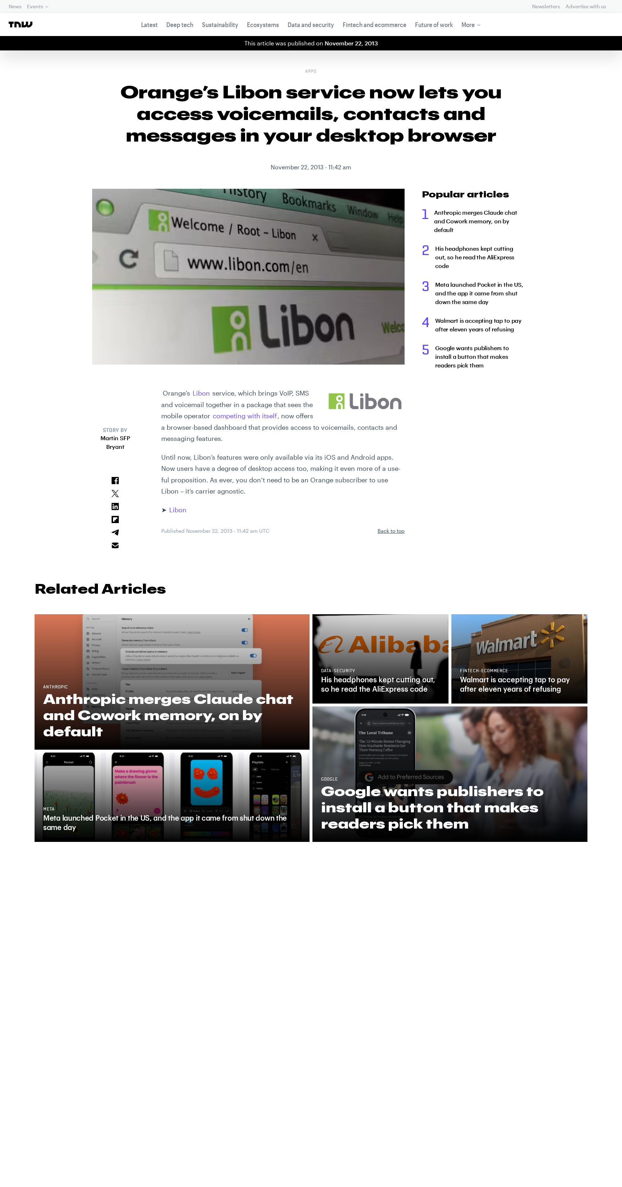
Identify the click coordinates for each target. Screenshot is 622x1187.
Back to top (391, 531)
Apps (311, 72)
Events (35, 6)
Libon (201, 393)
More (468, 24)
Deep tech (179, 24)
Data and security (311, 24)
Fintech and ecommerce (374, 24)
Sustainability (220, 24)
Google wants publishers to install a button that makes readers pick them (472, 356)
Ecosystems (263, 24)
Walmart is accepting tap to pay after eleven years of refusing (478, 325)
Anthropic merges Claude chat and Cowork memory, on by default (475, 221)
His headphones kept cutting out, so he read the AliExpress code (474, 257)
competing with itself (245, 416)
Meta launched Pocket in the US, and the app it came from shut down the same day (479, 293)
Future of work (434, 24)
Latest (149, 24)
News (15, 6)
